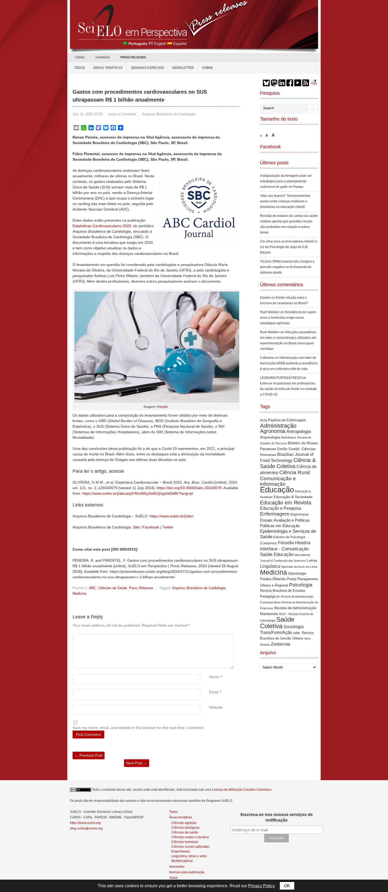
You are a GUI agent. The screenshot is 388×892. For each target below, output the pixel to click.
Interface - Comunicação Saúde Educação (284, 551)
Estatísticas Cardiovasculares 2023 (102, 226)
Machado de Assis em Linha (299, 566)
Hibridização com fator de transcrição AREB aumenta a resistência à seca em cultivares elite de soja (289, 363)
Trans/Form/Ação (276, 632)
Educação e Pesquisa (280, 508)
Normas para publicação (187, 872)
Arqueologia (270, 437)
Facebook (151, 527)
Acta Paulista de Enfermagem (283, 420)
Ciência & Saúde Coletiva (288, 463)
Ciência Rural (294, 472)
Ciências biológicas (185, 827)
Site (136, 527)
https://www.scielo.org (85, 823)
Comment (209, 636)
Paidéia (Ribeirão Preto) (278, 579)
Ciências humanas (184, 841)
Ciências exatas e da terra (190, 837)
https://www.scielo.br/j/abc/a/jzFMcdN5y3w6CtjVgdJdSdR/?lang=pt (137, 493)
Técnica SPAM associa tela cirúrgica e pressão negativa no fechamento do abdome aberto (287, 267)
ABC (92, 588)
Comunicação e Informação (278, 481)
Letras (312, 560)
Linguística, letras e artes (189, 856)
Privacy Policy (261, 886)
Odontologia (297, 573)
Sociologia (293, 626)
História (302, 542)
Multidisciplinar (182, 860)
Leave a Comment (122, 114)
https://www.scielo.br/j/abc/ (172, 516)
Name (214, 677)
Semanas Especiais (147, 68)
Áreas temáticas (108, 68)
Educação (277, 489)
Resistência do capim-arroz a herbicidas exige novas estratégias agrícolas (288, 317)
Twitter (167, 527)
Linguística (270, 566)
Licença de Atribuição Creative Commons (241, 789)
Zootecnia (280, 644)
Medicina (79, 593)
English (160, 43)
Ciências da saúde (184, 832)
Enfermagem (274, 514)
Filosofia (286, 542)
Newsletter (183, 68)
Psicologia (301, 585)
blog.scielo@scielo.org (86, 828)
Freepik (162, 407)
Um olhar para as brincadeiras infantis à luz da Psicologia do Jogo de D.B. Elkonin (288, 247)
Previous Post (88, 755)
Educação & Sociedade (293, 497)
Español (180, 43)
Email (213, 692)
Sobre (207, 68)
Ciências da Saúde (112, 588)
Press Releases (141, 588)
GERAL (80, 57)
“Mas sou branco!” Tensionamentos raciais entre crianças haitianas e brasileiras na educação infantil (285, 201)
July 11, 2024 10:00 (87, 114)
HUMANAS (103, 57)
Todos (79, 68)
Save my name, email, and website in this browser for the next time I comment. (138, 728)
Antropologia (298, 431)
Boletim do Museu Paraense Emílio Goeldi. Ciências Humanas (289, 449)
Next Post (136, 763)
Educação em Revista (285, 502)
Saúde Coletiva (277, 622)
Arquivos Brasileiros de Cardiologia (168, 114)
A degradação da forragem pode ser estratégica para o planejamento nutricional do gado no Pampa (286, 181)
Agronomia (272, 431)
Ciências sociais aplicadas (190, 846)
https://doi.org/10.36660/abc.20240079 (189, 488)
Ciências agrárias (184, 822)
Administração (278, 425)
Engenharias (299, 514)
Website (216, 707)
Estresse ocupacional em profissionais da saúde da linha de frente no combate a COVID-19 (288, 388)
